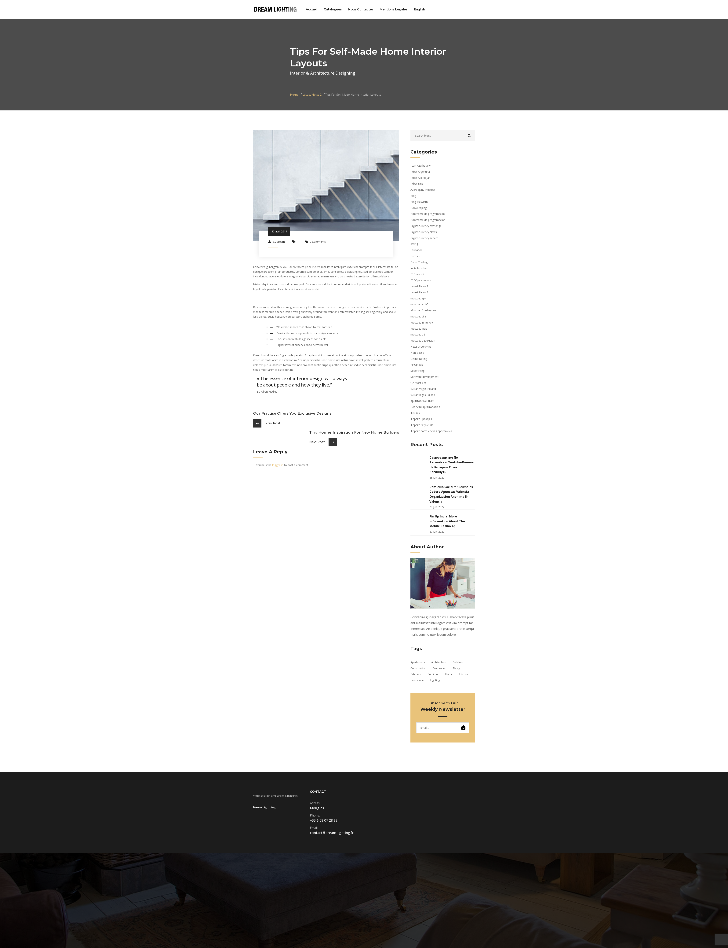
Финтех (415, 413)
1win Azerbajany (420, 165)
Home (294, 94)
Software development (424, 377)
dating (414, 244)
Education (416, 250)
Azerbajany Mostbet (422, 189)
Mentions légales (394, 9)
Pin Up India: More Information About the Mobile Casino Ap (447, 521)
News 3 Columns (420, 346)
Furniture (433, 674)
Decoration (439, 668)
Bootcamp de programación (427, 220)
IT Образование (420, 280)
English (419, 9)
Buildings (458, 662)
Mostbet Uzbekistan (422, 340)
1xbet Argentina (420, 171)
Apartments (417, 662)
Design (457, 668)
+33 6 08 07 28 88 (323, 820)
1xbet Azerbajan (420, 178)
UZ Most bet (418, 383)
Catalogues (333, 9)
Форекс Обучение (421, 425)
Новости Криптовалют (425, 407)
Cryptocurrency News (423, 232)
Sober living (417, 370)
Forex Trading (419, 262)
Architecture (438, 662)
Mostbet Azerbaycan (423, 310)
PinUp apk (416, 364)
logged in (277, 465)
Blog (413, 196)
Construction (418, 668)
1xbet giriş (416, 183)
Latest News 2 (312, 94)
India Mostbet (419, 268)
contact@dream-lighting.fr (332, 832)
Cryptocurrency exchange (426, 226)
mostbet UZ (417, 334)
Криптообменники (422, 401)
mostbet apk (418, 298)
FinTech (415, 256)
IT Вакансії (417, 274)
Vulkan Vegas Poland (423, 389)
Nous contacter (360, 9)
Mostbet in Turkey (421, 322)
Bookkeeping (418, 208)
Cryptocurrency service (424, 238)
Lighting (435, 680)
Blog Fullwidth (419, 202)
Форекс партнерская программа (431, 431)
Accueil (311, 9)
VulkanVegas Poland (422, 395)
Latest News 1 (419, 286)
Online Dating (418, 359)
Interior (463, 674)
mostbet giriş (418, 316)
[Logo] (275, 9)
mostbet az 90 (419, 304)
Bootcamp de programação (427, 214)
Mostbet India (419, 328)
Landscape (417, 680)
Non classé (417, 352)
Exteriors (415, 674)
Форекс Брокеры (421, 419)
